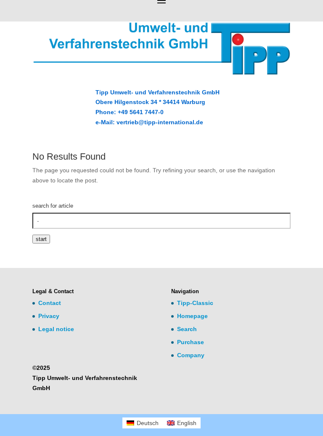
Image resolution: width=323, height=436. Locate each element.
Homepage (192, 316)
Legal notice (56, 329)
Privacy (48, 316)
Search (187, 329)
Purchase (190, 342)
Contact (49, 303)
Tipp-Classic (195, 303)
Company (190, 355)
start (41, 239)
